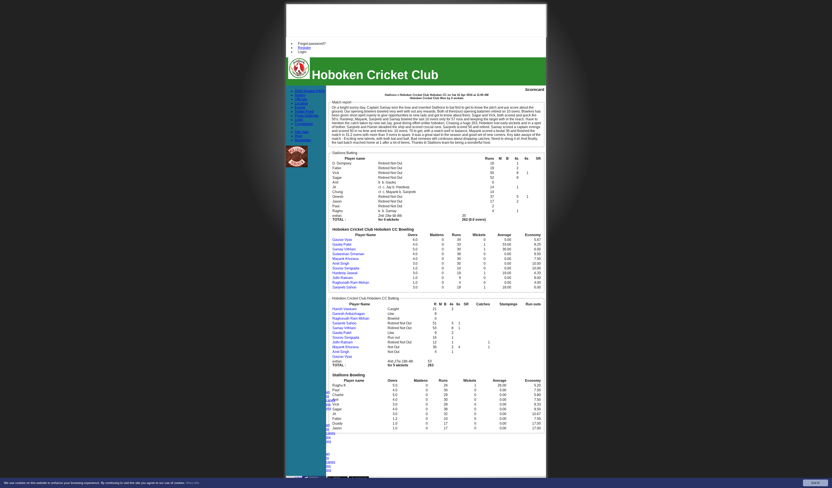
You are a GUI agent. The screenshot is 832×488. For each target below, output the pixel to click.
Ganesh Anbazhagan (348, 314)
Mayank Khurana (345, 259)
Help (298, 136)
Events (300, 107)
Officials (301, 99)
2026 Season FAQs (310, 91)
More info (192, 483)
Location (301, 103)
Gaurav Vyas (342, 240)
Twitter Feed (304, 111)
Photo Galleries (306, 116)
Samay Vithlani (344, 249)
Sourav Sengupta (345, 268)
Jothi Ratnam (342, 278)
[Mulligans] (297, 166)
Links (299, 120)
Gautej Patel (341, 244)
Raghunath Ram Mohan (350, 282)
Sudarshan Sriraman (348, 254)
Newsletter (303, 140)
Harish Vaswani (344, 309)
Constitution (304, 124)
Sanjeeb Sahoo (344, 287)
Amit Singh (340, 263)
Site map (301, 132)
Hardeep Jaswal (345, 273)
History (300, 95)
